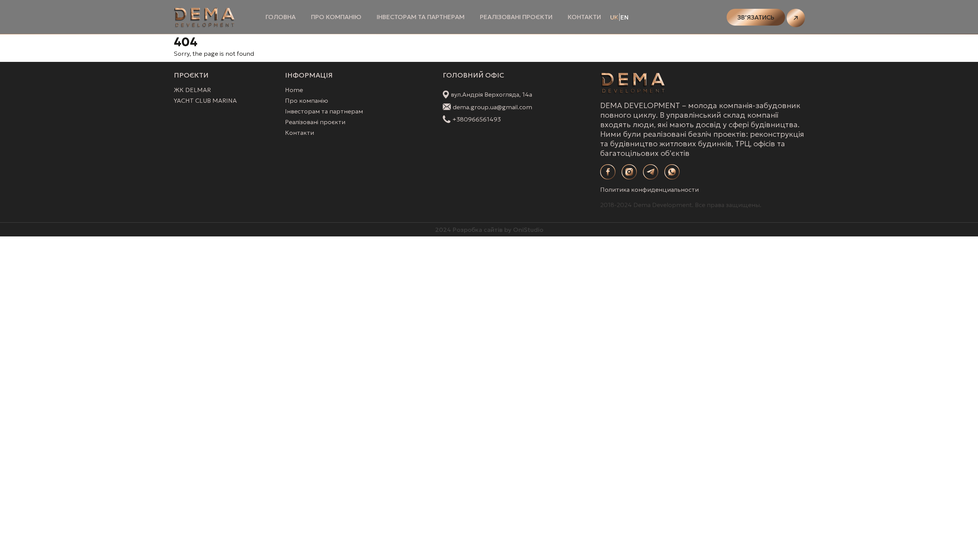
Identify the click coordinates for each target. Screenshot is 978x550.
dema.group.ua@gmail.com (492, 107)
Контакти (584, 17)
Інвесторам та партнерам (421, 17)
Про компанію (336, 17)
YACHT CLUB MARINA (205, 100)
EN (624, 17)
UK (614, 17)
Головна (281, 17)
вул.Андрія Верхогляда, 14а (491, 94)
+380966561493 (476, 119)
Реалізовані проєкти (516, 17)
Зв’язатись (755, 17)
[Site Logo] (204, 17)
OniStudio (528, 229)
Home (294, 90)
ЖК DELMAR (192, 90)
